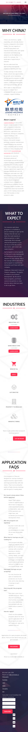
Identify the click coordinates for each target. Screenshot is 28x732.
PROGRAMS (14, 646)
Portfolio (4, 680)
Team (3, 685)
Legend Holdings (9, 123)
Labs (3, 683)
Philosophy (5, 677)
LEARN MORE (14, 328)
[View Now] (14, 364)
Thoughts (5, 688)
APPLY (14, 374)
